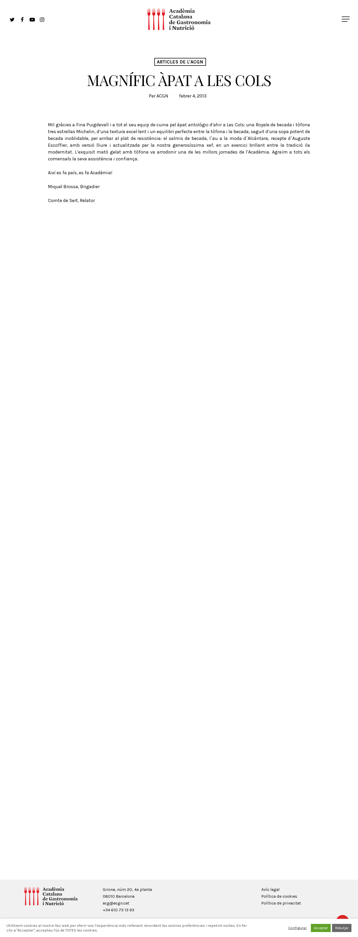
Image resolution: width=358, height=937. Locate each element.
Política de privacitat (281, 903)
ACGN (162, 96)
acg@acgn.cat (116, 903)
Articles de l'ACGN (180, 62)
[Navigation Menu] (346, 19)
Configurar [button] (297, 928)
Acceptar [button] (321, 928)
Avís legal (270, 889)
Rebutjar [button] (341, 928)
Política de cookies (279, 896)
